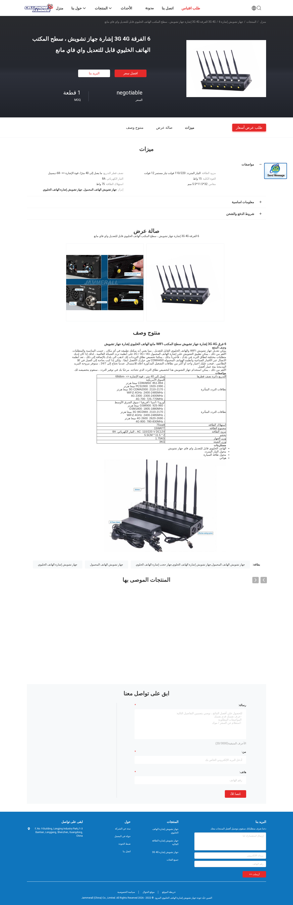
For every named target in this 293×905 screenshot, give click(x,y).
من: (244, 751)
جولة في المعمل (122, 836)
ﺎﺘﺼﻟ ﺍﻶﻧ (235, 794)
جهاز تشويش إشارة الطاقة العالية (165, 842)
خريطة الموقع (169, 892)
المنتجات (251, 21)
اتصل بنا (127, 851)
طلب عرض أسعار (249, 127)
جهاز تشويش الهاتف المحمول (106, 564)
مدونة (149, 8)
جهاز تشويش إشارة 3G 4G (225, 21)
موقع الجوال (148, 892)
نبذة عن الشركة (123, 828)
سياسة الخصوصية (126, 892)
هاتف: (242, 772)
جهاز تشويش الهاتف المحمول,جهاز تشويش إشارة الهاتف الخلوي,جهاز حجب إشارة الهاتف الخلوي (190, 564)
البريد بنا (94, 73)
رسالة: (242, 705)
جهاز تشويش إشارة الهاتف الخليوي (57, 564)
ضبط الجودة (125, 843)
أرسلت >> (254, 874)
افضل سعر (130, 73)
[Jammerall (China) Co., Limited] (39, 7)
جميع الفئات (172, 859)
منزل (263, 21)
